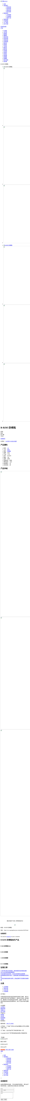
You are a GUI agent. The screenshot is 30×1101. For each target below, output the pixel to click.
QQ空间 (8, 441)
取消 (5, 1099)
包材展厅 (5, 5)
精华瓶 (5, 55)
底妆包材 (8, 10)
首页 (4, 4)
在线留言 (3, 438)
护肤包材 (8, 7)
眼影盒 (5, 47)
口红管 (5, 32)
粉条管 (5, 52)
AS (8, 448)
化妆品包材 (3, 26)
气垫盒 (5, 46)
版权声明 (3, 1008)
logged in (9, 936)
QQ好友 (12, 441)
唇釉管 (5, 35)
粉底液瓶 (3, 1017)
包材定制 (5, 19)
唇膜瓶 (5, 33)
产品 (2, 28)
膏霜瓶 (5, 56)
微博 (15, 441)
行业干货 (5, 989)
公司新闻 (8, 14)
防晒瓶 (5, 58)
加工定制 (3, 1011)
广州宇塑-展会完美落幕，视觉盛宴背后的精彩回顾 (14, 970)
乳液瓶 (5, 30)
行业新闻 (8, 16)
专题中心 (3, 1010)
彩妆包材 (8, 8)
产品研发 (5, 20)
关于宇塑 (5, 23)
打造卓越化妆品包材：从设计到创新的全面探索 (13, 973)
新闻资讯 (5, 13)
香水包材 (8, 11)
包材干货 (8, 17)
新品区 (5, 44)
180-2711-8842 (10, 1023)
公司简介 (3, 1007)
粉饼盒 (5, 53)
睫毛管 (5, 49)
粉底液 (5, 50)
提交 (2, 1099)
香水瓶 (5, 61)
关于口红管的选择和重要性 (8, 972)
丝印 (8, 449)
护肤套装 (5, 41)
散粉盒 (5, 43)
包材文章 (5, 988)
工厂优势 (5, 22)
